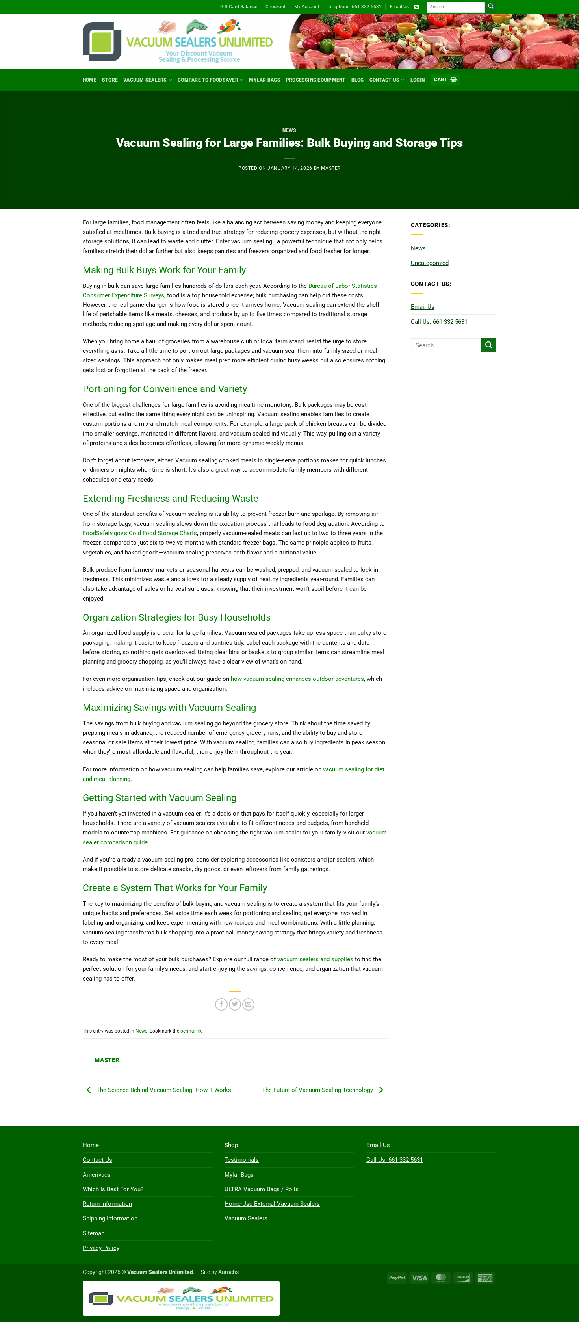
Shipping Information (110, 1218)
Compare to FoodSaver (208, 80)
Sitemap (93, 1233)
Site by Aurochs (220, 1272)
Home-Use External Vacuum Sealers (272, 1203)
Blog (357, 80)
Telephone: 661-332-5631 (355, 6)
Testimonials (242, 1159)
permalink (191, 1031)
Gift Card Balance (238, 6)
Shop (231, 1145)
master (331, 168)
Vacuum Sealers (145, 80)
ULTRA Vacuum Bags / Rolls (262, 1189)
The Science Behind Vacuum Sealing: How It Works (163, 1090)
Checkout (275, 6)
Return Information (107, 1203)
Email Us (399, 6)
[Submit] (490, 7)
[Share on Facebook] (221, 1004)
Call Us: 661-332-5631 (439, 321)
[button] (445, 80)
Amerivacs (97, 1174)
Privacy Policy (101, 1248)
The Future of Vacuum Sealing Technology (318, 1090)
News (289, 130)
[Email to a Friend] (248, 1004)
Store (110, 80)
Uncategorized (430, 263)
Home (89, 80)
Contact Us (384, 80)
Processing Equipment (316, 80)
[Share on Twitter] (235, 1004)
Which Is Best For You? (113, 1189)
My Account (306, 6)
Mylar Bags (264, 80)
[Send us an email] (416, 7)
